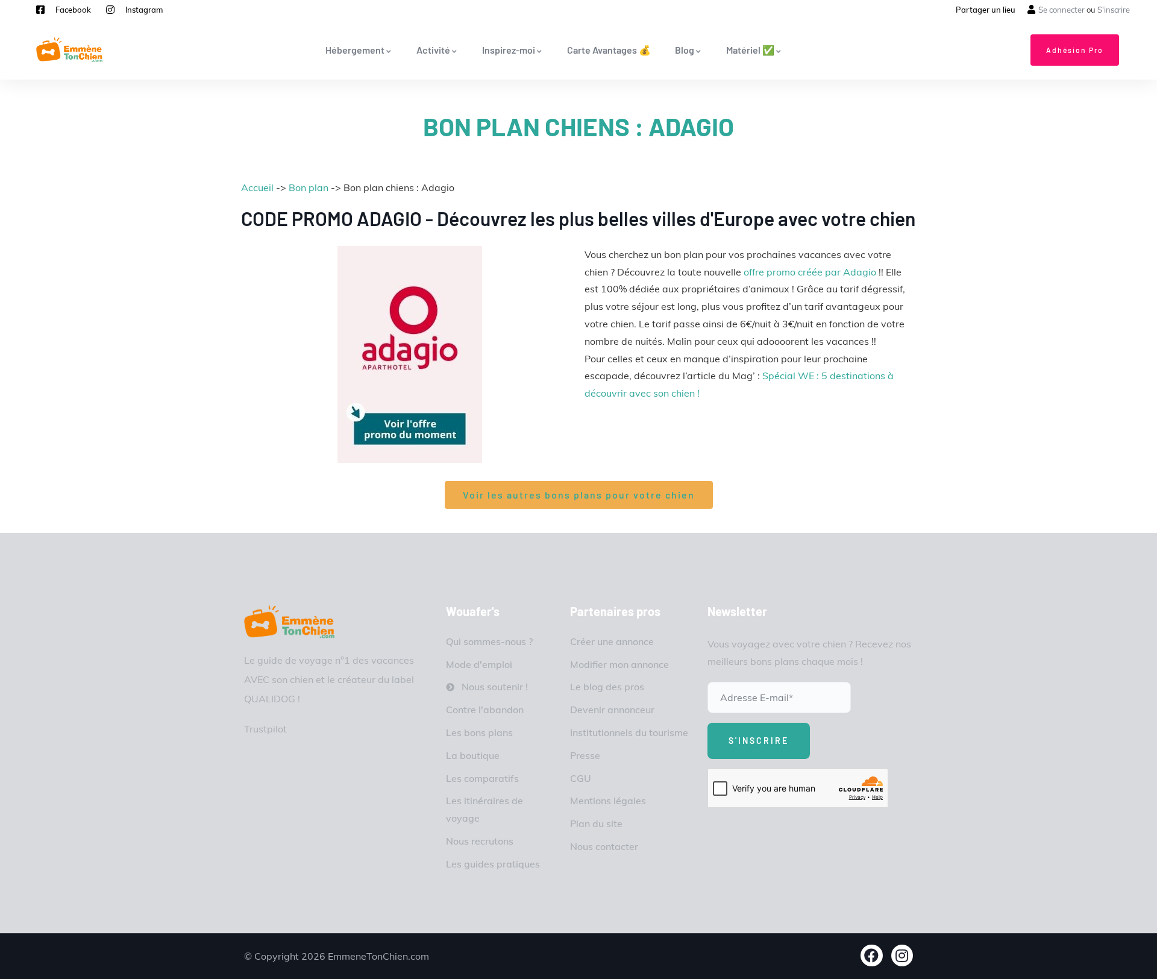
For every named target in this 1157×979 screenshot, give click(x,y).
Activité (433, 49)
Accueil (257, 187)
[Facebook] (872, 956)
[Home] (289, 621)
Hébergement (354, 49)
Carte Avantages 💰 (609, 49)
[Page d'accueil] (69, 49)
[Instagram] (902, 956)
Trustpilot (265, 729)
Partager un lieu (985, 9)
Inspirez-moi (508, 49)
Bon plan (308, 187)
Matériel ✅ (750, 49)
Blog (684, 49)
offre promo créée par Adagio (810, 272)
